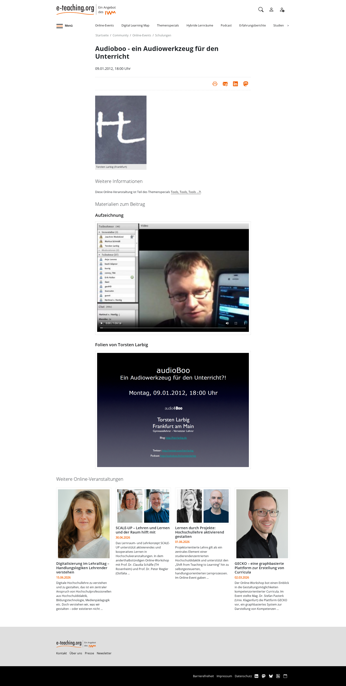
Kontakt (61, 653)
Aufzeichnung (109, 215)
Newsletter (104, 653)
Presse (89, 653)
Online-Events (104, 25)
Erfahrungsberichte (252, 25)
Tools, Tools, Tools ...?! (186, 192)
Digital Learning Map (135, 25)
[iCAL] (285, 676)
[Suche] (260, 9)
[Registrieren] (281, 9)
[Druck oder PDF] (215, 83)
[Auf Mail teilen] (225, 83)
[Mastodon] (264, 676)
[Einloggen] (271, 9)
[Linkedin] (257, 676)
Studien (278, 25)
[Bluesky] (271, 676)
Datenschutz (243, 676)
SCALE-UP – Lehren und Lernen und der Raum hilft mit (143, 530)
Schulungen (163, 35)
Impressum (224, 676)
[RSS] (278, 676)
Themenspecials (168, 25)
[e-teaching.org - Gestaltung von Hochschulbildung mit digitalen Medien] (86, 7)
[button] (75, 26)
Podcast (226, 25)
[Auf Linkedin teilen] (235, 83)
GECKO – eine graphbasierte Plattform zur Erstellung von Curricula (259, 568)
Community (120, 35)
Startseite (102, 35)
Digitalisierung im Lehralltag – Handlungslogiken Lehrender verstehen (82, 568)
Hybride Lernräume (200, 25)
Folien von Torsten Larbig (121, 345)
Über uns (76, 653)
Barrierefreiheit (203, 676)
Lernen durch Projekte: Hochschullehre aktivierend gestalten (199, 532)
